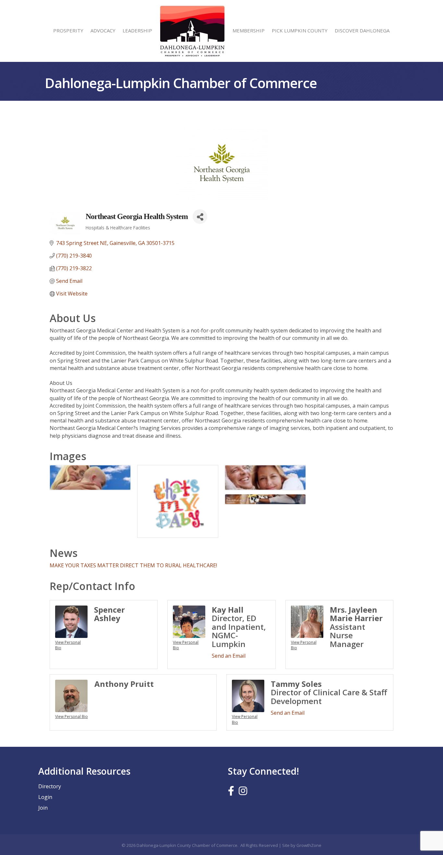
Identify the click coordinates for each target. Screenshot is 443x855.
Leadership (137, 30)
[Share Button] (200, 216)
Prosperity (68, 30)
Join (43, 807)
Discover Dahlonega (362, 30)
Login (45, 797)
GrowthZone (308, 845)
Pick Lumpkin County (300, 30)
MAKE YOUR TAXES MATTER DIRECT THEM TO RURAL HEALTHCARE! (133, 565)
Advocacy (102, 30)
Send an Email (228, 655)
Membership (249, 30)
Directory (49, 786)
